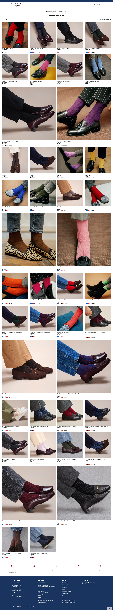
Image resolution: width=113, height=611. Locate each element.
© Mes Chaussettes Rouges (16, 606)
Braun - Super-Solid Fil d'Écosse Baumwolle (10, 393)
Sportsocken (57, 5)
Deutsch (105, 0)
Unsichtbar (45, 5)
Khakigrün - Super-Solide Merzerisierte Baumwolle (66, 459)
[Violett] (58, 52)
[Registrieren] (99, 587)
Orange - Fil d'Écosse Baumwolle (8, 299)
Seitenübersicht (65, 600)
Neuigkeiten (64, 587)
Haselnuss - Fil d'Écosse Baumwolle (9, 267)
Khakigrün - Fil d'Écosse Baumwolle (36, 206)
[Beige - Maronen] (31, 177)
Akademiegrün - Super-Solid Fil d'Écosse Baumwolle (12, 332)
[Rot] (2, 52)
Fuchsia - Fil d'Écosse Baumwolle (36, 299)
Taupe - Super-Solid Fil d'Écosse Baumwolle (65, 206)
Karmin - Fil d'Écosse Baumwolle (91, 206)
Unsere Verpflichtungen (66, 584)
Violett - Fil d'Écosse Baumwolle (36, 81)
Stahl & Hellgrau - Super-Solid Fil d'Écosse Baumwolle (40, 426)
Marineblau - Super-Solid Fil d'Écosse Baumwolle (39, 174)
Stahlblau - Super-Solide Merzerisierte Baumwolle (39, 553)
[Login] (99, 5)
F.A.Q (63, 598)
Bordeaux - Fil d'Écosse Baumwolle (63, 81)
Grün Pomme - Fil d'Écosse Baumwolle (92, 299)
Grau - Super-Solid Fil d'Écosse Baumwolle (10, 459)
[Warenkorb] (101, 5)
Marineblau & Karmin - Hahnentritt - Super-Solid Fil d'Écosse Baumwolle (96, 333)
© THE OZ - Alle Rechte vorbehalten (28, 606)
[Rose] (34, 52)
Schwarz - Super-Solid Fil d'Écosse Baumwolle (10, 141)
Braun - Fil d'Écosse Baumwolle (8, 174)
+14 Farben (63, 85)
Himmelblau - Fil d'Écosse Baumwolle (92, 81)
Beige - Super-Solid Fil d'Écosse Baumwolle (10, 426)
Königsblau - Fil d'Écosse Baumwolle (9, 206)
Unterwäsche (65, 5)
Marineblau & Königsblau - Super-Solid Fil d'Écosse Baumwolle (96, 426)
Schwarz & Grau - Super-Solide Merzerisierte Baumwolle (67, 520)
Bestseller (87, 5)
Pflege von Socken (65, 595)
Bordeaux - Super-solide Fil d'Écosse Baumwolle (11, 520)
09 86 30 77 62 (41, 595)
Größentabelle (65, 593)
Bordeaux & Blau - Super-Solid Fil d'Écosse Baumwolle (40, 332)
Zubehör (72, 5)
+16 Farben (63, 210)
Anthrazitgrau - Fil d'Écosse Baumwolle (9, 81)
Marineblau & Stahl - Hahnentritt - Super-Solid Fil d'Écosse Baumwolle (96, 460)
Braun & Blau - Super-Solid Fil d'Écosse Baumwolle (11, 553)
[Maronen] (7, 145)
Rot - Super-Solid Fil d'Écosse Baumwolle (64, 299)
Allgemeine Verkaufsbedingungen (68, 602)
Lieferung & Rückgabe (66, 591)
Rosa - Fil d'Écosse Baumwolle (62, 267)
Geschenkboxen (79, 5)
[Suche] (94, 5)
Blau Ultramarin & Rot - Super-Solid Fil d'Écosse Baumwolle (68, 393)
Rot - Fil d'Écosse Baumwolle (7, 48)
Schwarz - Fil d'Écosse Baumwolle (63, 48)
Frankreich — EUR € (96, 0)
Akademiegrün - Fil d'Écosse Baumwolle (92, 48)
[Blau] (30, 52)
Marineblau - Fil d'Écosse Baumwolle (36, 48)
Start (12, 10)
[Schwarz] (5, 52)
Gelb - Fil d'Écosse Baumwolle (90, 174)
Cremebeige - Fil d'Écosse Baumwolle (37, 459)
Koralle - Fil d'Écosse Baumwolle (63, 332)
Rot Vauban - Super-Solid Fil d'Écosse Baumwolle (66, 426)
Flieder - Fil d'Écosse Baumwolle (63, 174)
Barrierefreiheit (72, 600)
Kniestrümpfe (31, 5)
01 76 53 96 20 (41, 588)
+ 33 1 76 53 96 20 (49, 600)
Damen (51, 5)
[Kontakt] (97, 5)
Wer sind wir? (65, 582)
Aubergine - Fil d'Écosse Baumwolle (64, 141)
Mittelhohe (38, 5)
